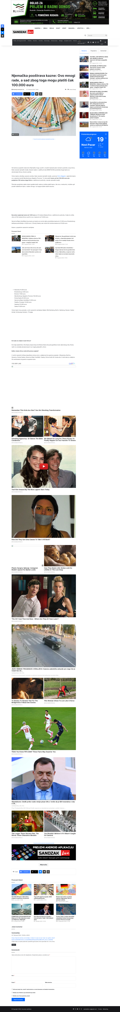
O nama (100, 1009)
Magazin (71, 28)
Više (87, 28)
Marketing (105, 1009)
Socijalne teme (68, 40)
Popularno (94, 51)
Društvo (35, 40)
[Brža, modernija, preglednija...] (44, 852)
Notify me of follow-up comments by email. (24, 992)
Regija (52, 28)
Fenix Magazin (62, 176)
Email (13, 982)
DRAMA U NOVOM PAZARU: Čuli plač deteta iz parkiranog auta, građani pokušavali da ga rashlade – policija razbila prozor (99, 76)
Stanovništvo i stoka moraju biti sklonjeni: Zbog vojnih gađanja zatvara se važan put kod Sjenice (99, 123)
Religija (61, 40)
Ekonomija (46, 40)
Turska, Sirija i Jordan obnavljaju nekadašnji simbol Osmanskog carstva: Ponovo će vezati (65, 918)
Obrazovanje (54, 40)
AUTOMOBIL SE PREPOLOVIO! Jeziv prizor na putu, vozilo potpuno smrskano (98, 67)
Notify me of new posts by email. (21, 996)
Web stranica (48, 982)
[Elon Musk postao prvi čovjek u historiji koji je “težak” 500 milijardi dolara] (44, 909)
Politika (29, 40)
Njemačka (44, 864)
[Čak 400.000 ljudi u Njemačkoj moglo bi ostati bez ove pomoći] (21, 889)
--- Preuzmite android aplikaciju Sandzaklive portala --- (44, 139)
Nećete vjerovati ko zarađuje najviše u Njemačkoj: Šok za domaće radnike (64, 898)
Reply (13, 944)
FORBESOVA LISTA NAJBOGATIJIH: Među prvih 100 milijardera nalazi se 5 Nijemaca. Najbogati (21, 918)
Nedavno (84, 51)
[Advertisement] (44, 59)
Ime (13, 975)
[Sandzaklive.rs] (22, 32)
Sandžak (37, 28)
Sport (64, 28)
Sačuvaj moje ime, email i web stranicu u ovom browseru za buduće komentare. (34, 989)
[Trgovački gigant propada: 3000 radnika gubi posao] (44, 889)
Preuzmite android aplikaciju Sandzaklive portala (43, 843)
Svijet (58, 28)
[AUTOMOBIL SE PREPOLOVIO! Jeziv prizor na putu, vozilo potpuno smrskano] (84, 68)
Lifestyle (80, 28)
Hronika (41, 40)
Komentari (103, 51)
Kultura (75, 40)
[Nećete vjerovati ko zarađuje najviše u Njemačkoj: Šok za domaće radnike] (66, 889)
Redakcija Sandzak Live (18, 89)
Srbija (45, 28)
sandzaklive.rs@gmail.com (90, 1009)
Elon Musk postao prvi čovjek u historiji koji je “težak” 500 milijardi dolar (43, 918)
